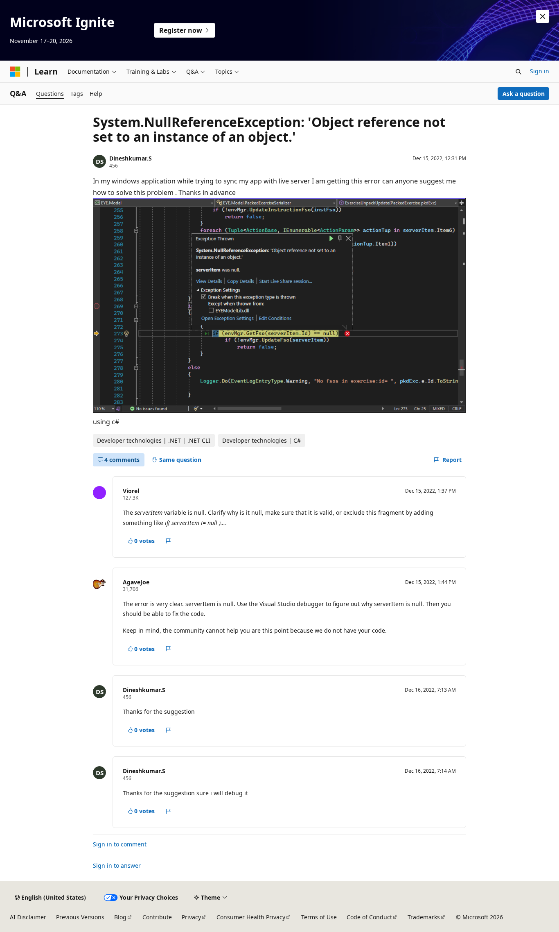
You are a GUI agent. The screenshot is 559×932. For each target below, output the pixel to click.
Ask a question (524, 93)
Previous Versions (80, 917)
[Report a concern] (168, 540)
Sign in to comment (120, 844)
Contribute (157, 917)
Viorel (131, 491)
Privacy (191, 917)
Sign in (539, 71)
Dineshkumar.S (130, 158)
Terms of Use (319, 917)
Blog (120, 917)
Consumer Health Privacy (250, 917)
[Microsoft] (15, 71)
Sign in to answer (117, 865)
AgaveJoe (136, 582)
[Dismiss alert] (542, 16)
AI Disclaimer (28, 917)
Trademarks (424, 917)
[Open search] (518, 71)
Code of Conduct (369, 917)
